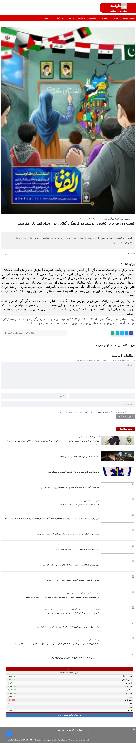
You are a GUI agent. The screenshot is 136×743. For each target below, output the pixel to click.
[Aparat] (86, 734)
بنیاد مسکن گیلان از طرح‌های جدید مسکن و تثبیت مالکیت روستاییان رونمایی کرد (70, 487)
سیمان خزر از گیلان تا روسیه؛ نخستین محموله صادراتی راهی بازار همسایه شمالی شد (68, 534)
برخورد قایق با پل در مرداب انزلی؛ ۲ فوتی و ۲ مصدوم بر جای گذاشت (73, 472)
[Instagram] (81, 734)
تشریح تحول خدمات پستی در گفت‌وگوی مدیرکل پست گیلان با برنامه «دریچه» (71, 580)
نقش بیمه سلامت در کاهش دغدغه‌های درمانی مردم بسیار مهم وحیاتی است (71, 613)
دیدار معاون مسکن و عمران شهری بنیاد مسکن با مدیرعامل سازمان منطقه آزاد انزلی (67, 627)
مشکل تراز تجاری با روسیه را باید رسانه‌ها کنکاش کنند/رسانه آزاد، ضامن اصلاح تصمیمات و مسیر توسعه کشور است (57, 644)
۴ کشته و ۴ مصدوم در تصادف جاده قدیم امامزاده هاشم (79, 457)
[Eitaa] (71, 734)
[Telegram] (76, 734)
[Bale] (61, 734)
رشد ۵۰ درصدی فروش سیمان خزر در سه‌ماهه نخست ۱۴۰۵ (77, 549)
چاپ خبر (5, 254)
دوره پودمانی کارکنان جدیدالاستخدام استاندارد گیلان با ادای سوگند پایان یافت (71, 565)
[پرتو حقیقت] (118, 6)
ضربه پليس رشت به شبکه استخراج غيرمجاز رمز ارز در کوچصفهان (75, 658)
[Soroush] (66, 734)
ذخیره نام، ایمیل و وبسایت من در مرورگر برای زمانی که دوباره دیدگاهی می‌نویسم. (95, 412)
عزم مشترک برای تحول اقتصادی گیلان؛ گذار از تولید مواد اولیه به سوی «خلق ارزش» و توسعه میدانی (61, 597)
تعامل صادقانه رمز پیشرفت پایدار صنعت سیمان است (79, 504)
